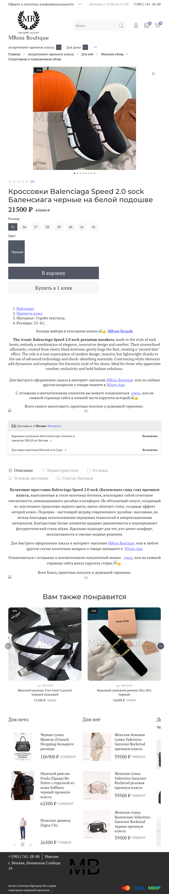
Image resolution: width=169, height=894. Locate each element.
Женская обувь (112, 54)
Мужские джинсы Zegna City (55, 823)
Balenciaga (25, 308)
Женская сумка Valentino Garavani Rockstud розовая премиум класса (130, 780)
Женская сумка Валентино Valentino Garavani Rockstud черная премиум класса (132, 821)
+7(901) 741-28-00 (147, 4)
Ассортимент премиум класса (31, 47)
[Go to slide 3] (80, 173)
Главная (14, 54)
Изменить (54, 426)
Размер (14, 219)
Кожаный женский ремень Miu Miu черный (124, 692)
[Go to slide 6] (88, 173)
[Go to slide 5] (86, 173)
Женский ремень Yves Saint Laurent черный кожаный (45, 692)
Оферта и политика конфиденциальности (41, 4)
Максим (52, 856)
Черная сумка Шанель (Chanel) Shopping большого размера (57, 741)
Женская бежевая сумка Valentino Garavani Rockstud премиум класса (130, 741)
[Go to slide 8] (94, 173)
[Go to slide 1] (74, 173)
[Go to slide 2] (77, 173)
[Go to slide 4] (83, 173)
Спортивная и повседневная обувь (34, 59)
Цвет (12, 236)
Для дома (73, 47)
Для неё (87, 54)
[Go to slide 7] (91, 173)
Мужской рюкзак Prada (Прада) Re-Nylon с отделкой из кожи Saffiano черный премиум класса (57, 785)
